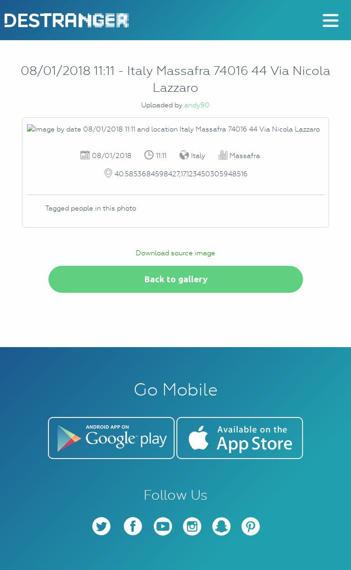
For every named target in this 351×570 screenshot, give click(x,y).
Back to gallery (175, 279)
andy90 (197, 105)
